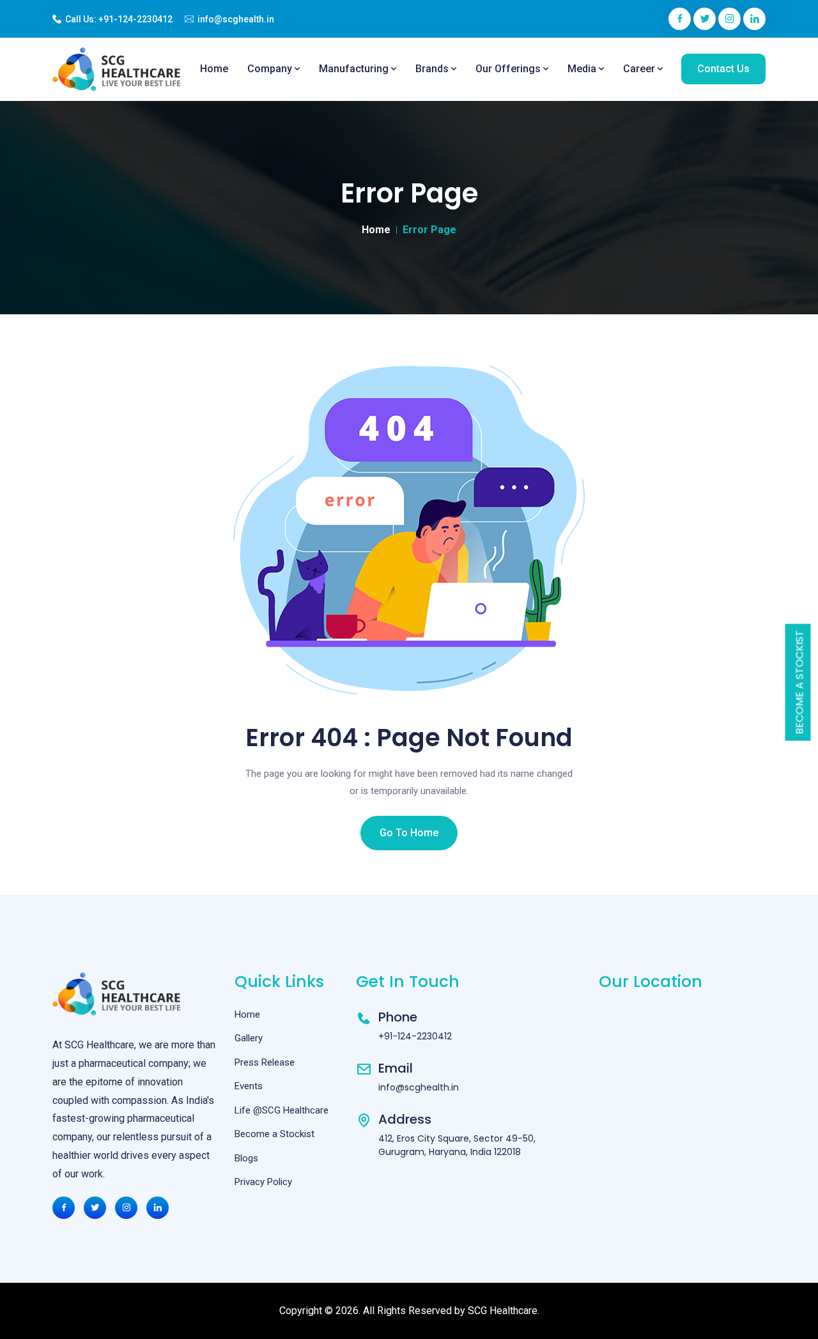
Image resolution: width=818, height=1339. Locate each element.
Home (214, 69)
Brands (433, 69)
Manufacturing (355, 69)
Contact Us (723, 69)
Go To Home (409, 833)
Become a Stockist (799, 683)
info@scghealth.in (235, 19)
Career (640, 69)
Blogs (246, 1158)
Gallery (249, 1038)
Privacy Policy (263, 1182)
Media (583, 69)
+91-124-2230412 (135, 19)
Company (271, 69)
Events (249, 1086)
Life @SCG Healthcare (281, 1110)
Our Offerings (509, 69)
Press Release (265, 1062)
